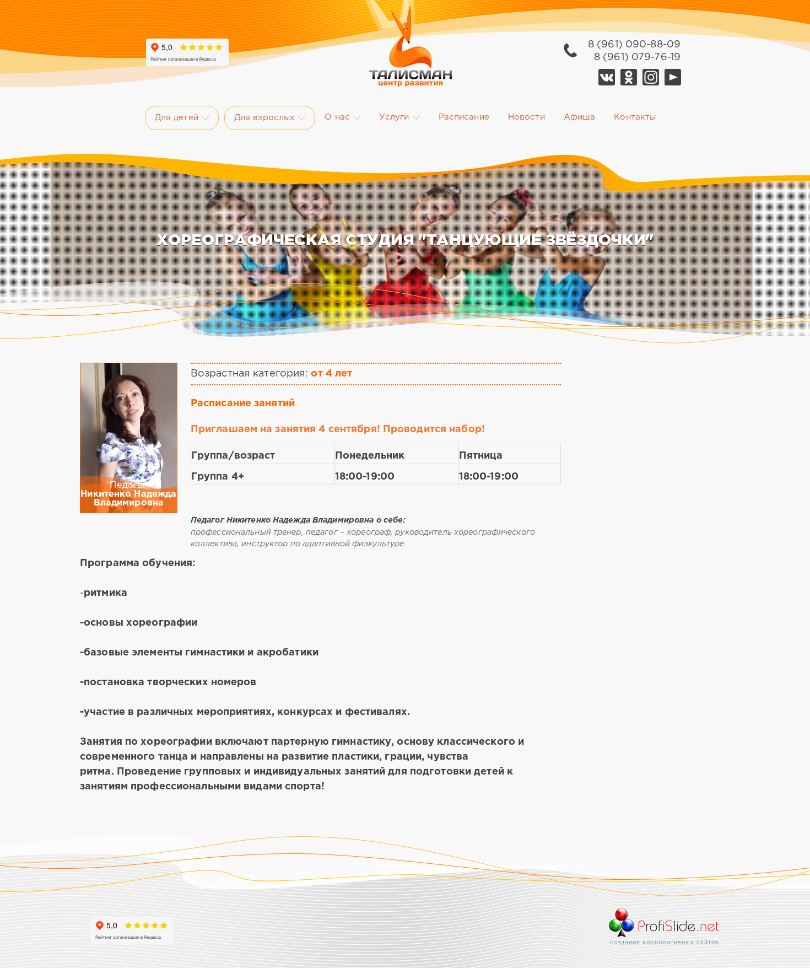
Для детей (176, 117)
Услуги (394, 117)
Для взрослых (264, 117)
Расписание (464, 117)
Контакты (635, 117)
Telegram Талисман (650, 77)
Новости (526, 117)
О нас (337, 117)
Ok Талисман (628, 77)
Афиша (580, 117)
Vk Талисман (606, 77)
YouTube (673, 77)
